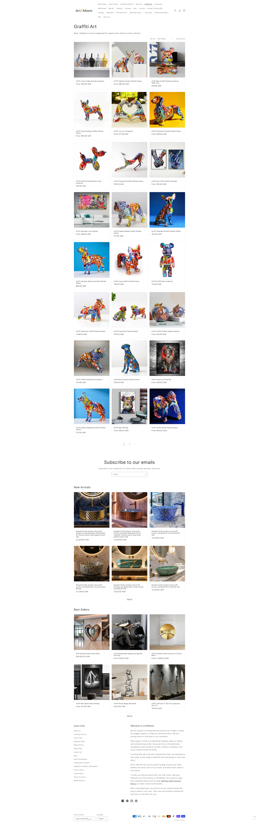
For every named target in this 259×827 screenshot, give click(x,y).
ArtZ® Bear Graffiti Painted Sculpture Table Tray (165, 82)
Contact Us (78, 752)
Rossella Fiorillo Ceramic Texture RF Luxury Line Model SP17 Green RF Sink (166, 586)
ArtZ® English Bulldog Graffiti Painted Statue (127, 232)
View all (129, 599)
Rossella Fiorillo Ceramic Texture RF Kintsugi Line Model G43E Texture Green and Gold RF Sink (128, 586)
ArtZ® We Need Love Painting (87, 231)
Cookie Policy (79, 773)
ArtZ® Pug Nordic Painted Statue (126, 331)
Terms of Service (80, 777)
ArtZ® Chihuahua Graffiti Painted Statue (166, 231)
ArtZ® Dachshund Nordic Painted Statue (166, 131)
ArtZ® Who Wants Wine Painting (87, 703)
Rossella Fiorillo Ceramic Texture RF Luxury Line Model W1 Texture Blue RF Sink (166, 533)
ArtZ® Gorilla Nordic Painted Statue (165, 428)
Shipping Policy (79, 741)
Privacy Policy (79, 770)
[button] (136, 13)
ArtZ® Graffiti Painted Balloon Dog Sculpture (88, 182)
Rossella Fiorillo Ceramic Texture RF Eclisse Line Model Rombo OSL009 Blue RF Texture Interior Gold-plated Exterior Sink (90, 534)
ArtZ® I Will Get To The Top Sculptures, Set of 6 (166, 704)
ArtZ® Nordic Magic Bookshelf (125, 703)
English (101, 819)
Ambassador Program (81, 763)
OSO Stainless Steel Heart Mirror (88, 653)
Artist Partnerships (80, 759)
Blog (75, 755)
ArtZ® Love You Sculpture (123, 131)
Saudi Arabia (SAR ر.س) (84, 819)
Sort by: (153, 39)
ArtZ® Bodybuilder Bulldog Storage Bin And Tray (128, 654)
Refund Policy (79, 745)
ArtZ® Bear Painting (121, 428)
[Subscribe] (145, 474)
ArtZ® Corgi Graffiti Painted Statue (126, 281)
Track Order (78, 738)
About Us (77, 731)
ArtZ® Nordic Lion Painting (161, 379)
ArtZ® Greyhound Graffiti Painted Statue (128, 181)
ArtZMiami (182, 820)
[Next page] (135, 444)
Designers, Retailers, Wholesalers (86, 766)
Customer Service (80, 734)
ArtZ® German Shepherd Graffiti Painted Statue (90, 428)
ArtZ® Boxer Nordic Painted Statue (126, 379)
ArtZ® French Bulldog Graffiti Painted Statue (89, 132)
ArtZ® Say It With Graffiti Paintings (164, 181)
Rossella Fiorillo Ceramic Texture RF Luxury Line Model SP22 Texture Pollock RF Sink (91, 586)
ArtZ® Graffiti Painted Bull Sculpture (89, 379)
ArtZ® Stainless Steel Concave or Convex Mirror (167, 654)
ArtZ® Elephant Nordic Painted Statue (128, 81)
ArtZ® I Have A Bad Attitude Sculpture (90, 81)
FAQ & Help (78, 748)
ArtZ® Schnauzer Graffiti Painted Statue (90, 331)
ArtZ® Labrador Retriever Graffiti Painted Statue (91, 282)
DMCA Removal (79, 780)
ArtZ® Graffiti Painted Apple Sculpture (166, 331)
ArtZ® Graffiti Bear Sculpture (162, 281)
